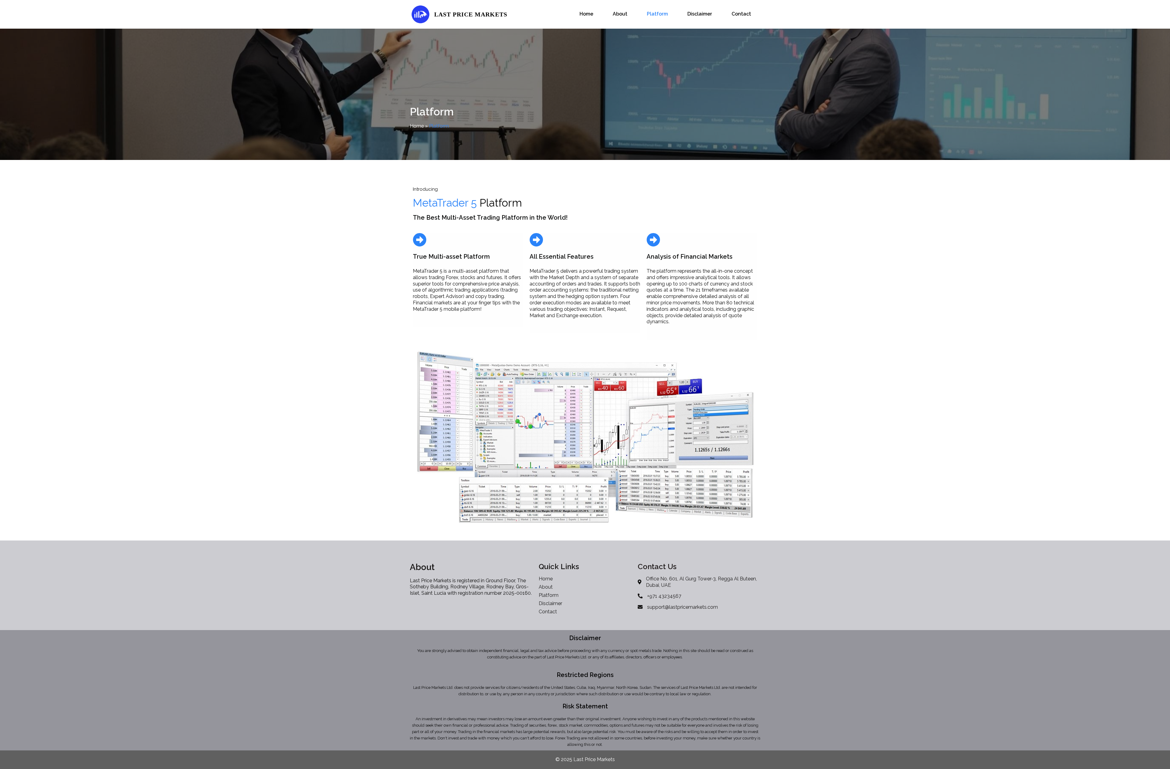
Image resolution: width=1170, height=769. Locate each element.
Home (417, 126)
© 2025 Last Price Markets (585, 759)
